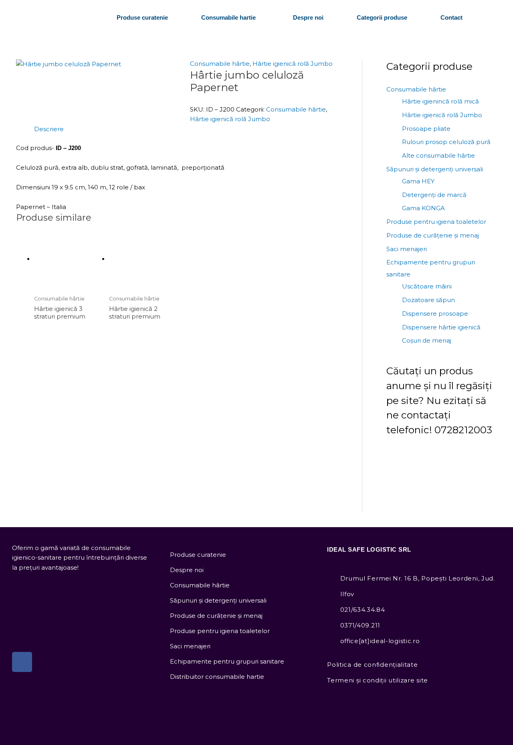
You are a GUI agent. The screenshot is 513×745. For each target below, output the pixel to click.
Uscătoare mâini (427, 286)
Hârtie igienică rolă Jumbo (292, 63)
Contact (451, 17)
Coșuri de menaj (426, 340)
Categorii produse (382, 17)
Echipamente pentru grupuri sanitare (227, 661)
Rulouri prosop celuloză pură (446, 142)
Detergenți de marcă (434, 195)
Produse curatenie (142, 17)
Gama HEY (418, 181)
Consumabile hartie (228, 17)
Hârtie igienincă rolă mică (440, 101)
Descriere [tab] (49, 129)
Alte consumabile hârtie (438, 155)
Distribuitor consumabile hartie (217, 676)
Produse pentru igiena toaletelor (436, 221)
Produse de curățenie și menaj (432, 235)
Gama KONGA (423, 208)
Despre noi (308, 17)
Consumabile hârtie (220, 63)
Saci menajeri (406, 249)
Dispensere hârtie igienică (441, 327)
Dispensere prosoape (435, 313)
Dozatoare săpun (428, 300)
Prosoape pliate (426, 128)
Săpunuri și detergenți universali (434, 169)
